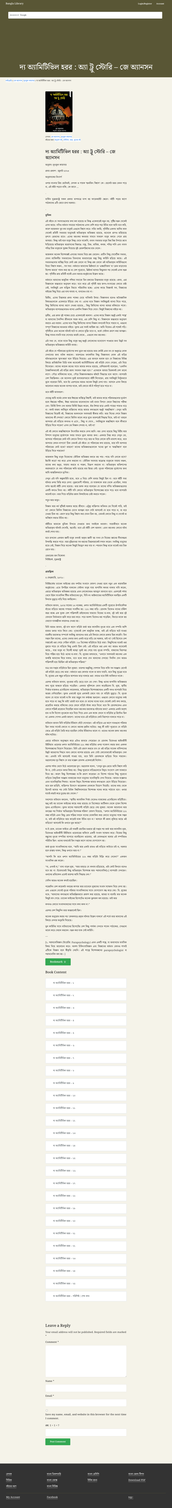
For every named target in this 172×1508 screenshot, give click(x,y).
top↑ (130, 1497)
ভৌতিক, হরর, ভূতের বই (72, 139)
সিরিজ (9, 1480)
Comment (52, 1342)
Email (49, 1396)
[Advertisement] (86, 39)
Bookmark (56, 962)
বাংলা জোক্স (52, 1480)
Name (49, 1381)
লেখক (9, 1474)
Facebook (52, 1497)
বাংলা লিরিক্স (52, 1486)
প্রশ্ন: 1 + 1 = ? (52, 1425)
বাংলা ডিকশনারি (54, 1474)
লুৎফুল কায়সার (66, 136)
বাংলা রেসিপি (93, 1474)
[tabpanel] (86, 557)
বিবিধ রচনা (92, 1480)
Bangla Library (14, 4)
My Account (13, 1497)
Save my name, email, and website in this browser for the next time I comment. (85, 1416)
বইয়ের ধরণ (11, 1486)
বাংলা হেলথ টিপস (136, 1474)
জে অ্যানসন (55, 136)
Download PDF (137, 1480)
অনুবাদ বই (58, 139)
